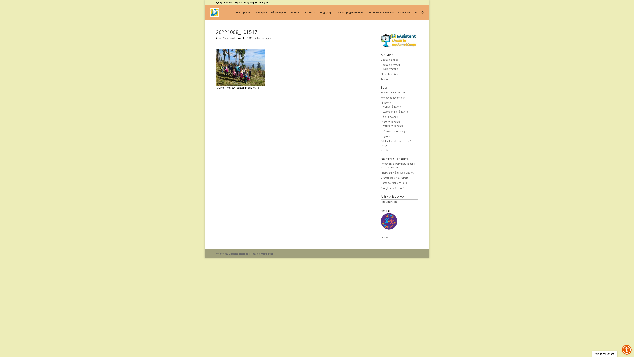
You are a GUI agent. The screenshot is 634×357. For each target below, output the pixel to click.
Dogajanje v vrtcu (390, 64)
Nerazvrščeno (390, 68)
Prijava (384, 237)
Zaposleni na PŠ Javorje (395, 111)
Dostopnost (243, 12)
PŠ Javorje (277, 12)
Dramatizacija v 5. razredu (395, 177)
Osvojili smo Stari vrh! (392, 188)
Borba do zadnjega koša (394, 182)
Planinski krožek (407, 12)
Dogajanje (326, 12)
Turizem (385, 78)
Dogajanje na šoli (390, 59)
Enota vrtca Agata (302, 12)
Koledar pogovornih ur (349, 12)
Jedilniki (384, 150)
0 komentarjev (263, 38)
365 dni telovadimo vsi (380, 12)
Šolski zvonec (390, 116)
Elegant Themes (238, 253)
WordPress (267, 253)
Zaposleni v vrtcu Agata (395, 131)
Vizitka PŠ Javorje (392, 106)
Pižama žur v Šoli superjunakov (397, 172)
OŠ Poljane (260, 12)
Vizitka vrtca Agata (393, 125)
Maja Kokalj (229, 38)
